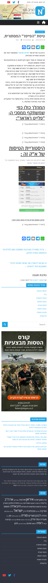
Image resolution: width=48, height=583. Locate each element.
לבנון (38, 515)
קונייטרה (13, 520)
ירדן (24, 511)
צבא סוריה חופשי (25, 520)
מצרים (31, 515)
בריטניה (43, 503)
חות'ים (24, 506)
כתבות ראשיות (42, 309)
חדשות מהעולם (42, 291)
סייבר (13, 516)
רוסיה (39, 523)
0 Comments (27, 40)
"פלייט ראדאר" (24, 53)
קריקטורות (43, 316)
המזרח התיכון (14, 503)
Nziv (17, 40)
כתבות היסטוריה (41, 298)
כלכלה (44, 515)
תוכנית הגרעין (22, 523)
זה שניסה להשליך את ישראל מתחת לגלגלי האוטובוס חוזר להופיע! (28, 265)
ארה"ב (9, 499)
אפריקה (16, 500)
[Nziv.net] (44, 22)
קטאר (45, 524)
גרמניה (37, 503)
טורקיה (43, 511)
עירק (33, 519)
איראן (30, 499)
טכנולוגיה (30, 511)
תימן (16, 523)
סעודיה (43, 519)
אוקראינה (38, 499)
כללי (45, 294)
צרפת (18, 519)
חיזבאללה (15, 506)
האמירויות (27, 503)
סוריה (24, 515)
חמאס (7, 506)
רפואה (34, 523)
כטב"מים (6, 511)
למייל (15, 485)
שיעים (29, 523)
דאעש (33, 503)
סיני (7, 516)
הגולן (21, 503)
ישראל (18, 510)
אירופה (22, 499)
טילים (37, 511)
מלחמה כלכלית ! (41, 443)
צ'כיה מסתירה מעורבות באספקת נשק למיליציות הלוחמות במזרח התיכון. (25, 251)
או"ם (45, 500)
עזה (38, 519)
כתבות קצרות (40, 32)
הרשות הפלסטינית (34, 506)
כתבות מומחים (42, 302)
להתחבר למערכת (38, 280)
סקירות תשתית (42, 312)
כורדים (11, 511)
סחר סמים (18, 516)
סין (10, 515)
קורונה (8, 519)
